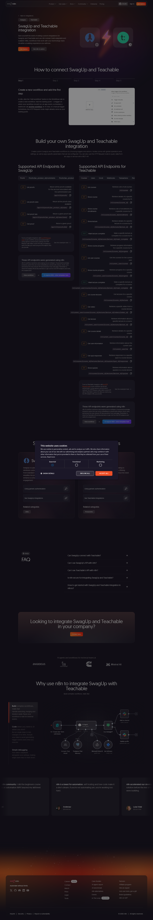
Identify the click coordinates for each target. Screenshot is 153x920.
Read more (51, 457)
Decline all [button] (85, 473)
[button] (47, 473)
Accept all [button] (103, 473)
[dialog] (76, 460)
